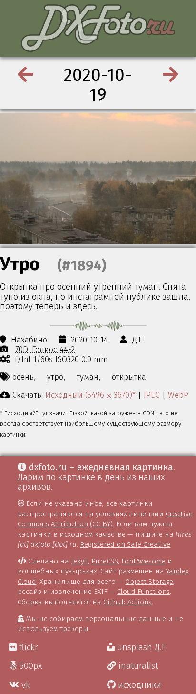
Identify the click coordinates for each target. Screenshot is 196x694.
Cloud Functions (143, 591)
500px (29, 666)
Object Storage (149, 581)
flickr (27, 647)
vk (24, 685)
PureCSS (104, 561)
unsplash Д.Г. (141, 647)
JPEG (152, 395)
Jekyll (79, 561)
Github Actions (127, 602)
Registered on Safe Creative (125, 544)
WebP (178, 395)
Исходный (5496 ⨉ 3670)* (90, 395)
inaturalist (137, 666)
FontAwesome (143, 561)
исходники (138, 685)
